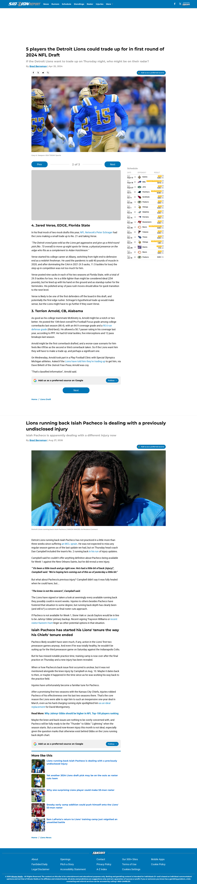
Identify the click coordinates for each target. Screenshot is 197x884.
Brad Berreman (38, 66)
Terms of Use (129, 864)
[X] (180, 4)
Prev (39, 164)
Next (112, 164)
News (46, 4)
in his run (94, 551)
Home (34, 399)
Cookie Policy (158, 864)
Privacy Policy (104, 864)
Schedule (66, 4)
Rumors (55, 4)
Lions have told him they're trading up (85, 361)
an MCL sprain (69, 543)
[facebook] (174, 4)
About (35, 859)
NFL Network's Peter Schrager (96, 232)
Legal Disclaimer (40, 869)
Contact (101, 859)
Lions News (45, 837)
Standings (79, 4)
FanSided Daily (40, 864)
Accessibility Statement (73, 869)
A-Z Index (102, 869)
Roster (90, 4)
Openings (65, 859)
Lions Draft (45, 399)
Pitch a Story (67, 864)
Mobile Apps (158, 859)
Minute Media (17, 876)
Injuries (99, 4)
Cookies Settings (131, 869)
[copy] (48, 73)
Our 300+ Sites (130, 859)
